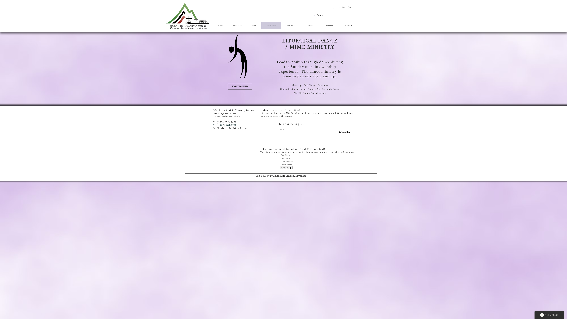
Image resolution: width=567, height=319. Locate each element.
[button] (187, 16)
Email (281, 130)
